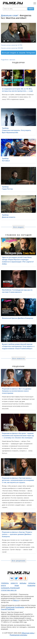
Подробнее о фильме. (8, 59)
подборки (31, 585)
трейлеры (5, 583)
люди (17, 585)
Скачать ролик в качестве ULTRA (11, 45)
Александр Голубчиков (15, 607)
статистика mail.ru (8, 590)
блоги (3, 585)
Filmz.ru (16, 600)
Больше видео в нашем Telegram (18, 53)
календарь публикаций (10, 588)
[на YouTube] (21, 578)
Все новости (18, 358)
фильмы (23, 583)
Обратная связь (28, 633)
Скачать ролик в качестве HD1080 (12, 48)
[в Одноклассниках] (25, 578)
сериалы (31, 583)
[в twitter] (16, 578)
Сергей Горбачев (7, 609)
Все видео (18, 227)
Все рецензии (18, 561)
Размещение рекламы (18, 635)
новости (14, 583)
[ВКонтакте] (12, 578)
